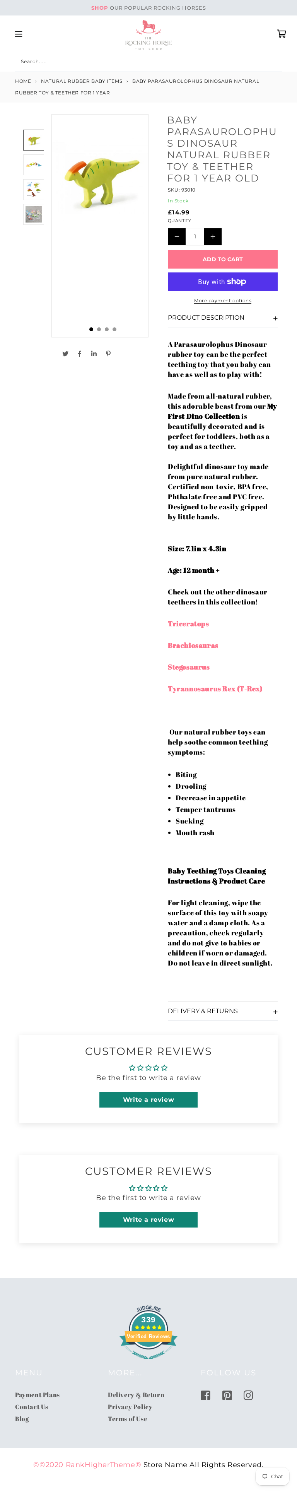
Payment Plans (37, 1394)
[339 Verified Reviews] (148, 1363)
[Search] (23, 62)
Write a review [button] (148, 1099)
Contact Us (31, 1406)
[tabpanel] (100, 226)
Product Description (206, 317)
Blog (22, 1418)
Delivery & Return (136, 1394)
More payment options (222, 300)
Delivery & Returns (203, 1011)
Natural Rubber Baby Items (81, 81)
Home (23, 81)
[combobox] (148, 63)
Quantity (179, 220)
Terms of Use (127, 1418)
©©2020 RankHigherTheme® (87, 1464)
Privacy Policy (130, 1406)
